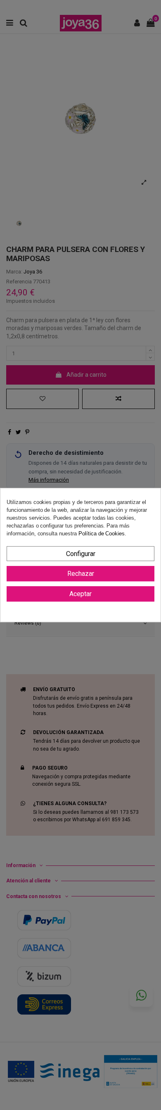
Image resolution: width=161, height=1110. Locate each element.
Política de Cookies (101, 534)
